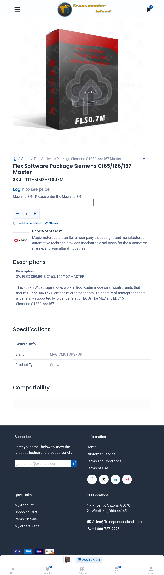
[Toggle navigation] (17, 9)
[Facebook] (92, 479)
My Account (24, 505)
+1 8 (95, 529)
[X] (104, 479)
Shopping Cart (26, 512)
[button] (74, 463)
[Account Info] (151, 569)
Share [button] (53, 223)
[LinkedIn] (115, 479)
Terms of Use (97, 468)
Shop (25, 159)
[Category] (82, 569)
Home (91, 447)
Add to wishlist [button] (29, 223)
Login (18, 189)
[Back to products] (144, 159)
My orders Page (27, 526)
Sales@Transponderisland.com (117, 522)
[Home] (13, 569)
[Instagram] (127, 479)
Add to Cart (90, 559)
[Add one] (35, 214)
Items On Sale (26, 519)
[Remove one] (18, 214)
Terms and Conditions (104, 461)
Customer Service (101, 454)
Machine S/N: (23, 196)
